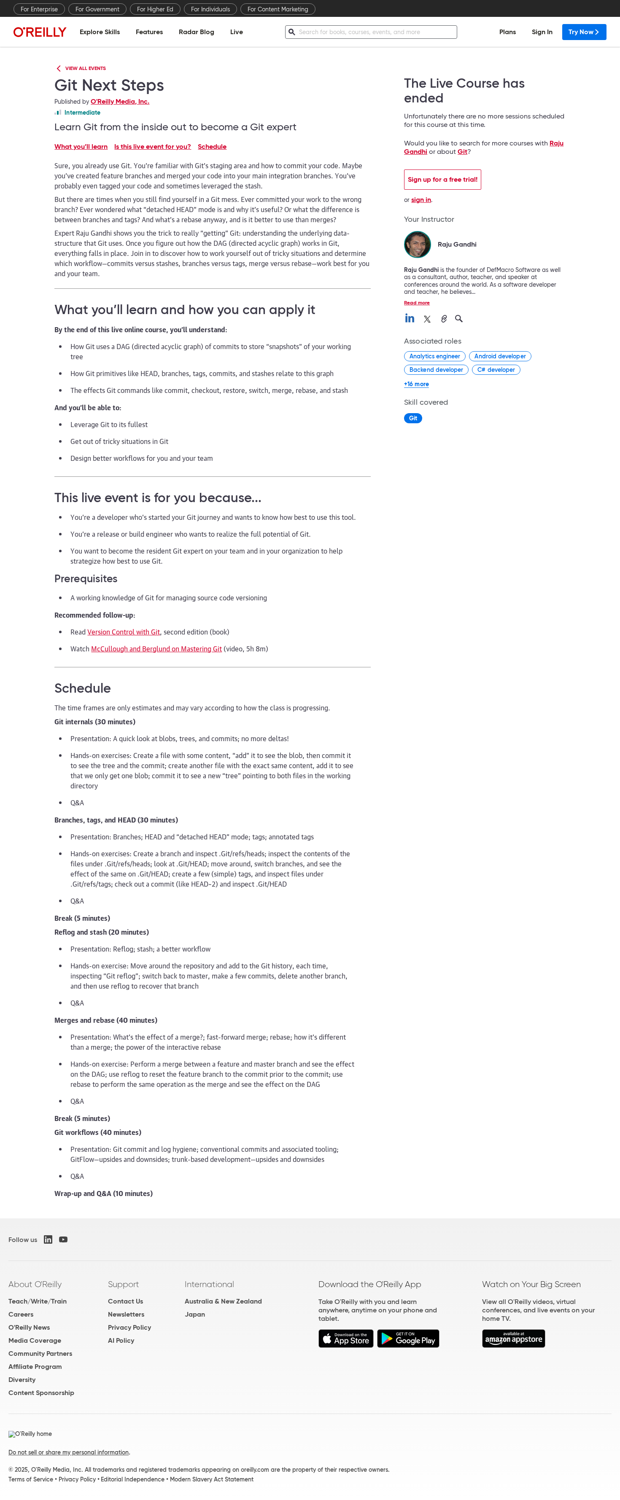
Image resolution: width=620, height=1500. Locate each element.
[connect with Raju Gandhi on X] (427, 319)
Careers (20, 1314)
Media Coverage (34, 1340)
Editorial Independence (132, 1479)
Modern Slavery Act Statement (211, 1479)
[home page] (40, 32)
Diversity (21, 1379)
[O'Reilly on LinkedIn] (48, 1239)
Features (149, 31)
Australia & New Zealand (223, 1301)
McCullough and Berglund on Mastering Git (156, 648)
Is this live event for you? (152, 146)
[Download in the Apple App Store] (346, 1345)
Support (123, 1284)
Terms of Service (30, 1479)
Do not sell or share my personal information (68, 1452)
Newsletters (126, 1314)
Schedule (212, 146)
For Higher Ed (155, 9)
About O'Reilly (35, 1284)
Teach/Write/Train (37, 1301)
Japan (195, 1314)
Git (462, 151)
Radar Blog (196, 31)
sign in (421, 199)
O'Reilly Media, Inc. (120, 101)
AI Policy (121, 1340)
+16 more (416, 384)
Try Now (581, 31)
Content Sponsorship (41, 1392)
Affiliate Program (35, 1366)
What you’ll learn (81, 146)
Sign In (542, 31)
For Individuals (210, 9)
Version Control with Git (123, 631)
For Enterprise (39, 9)
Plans (507, 31)
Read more (417, 302)
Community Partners (40, 1353)
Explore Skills (100, 31)
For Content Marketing (278, 9)
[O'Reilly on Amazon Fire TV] (514, 1345)
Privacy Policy (129, 1327)
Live (236, 31)
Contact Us (125, 1301)
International (209, 1284)
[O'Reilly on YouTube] (63, 1239)
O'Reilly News (29, 1327)
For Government (97, 9)
